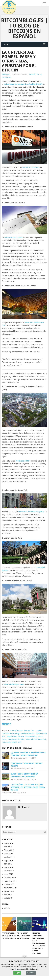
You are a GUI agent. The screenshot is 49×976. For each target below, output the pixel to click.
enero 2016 (8, 874)
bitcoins (27, 731)
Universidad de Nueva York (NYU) (31, 512)
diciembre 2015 (10, 878)
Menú (6, 44)
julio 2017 (8, 847)
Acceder (7, 908)
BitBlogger (6, 74)
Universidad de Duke (16, 739)
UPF (19, 742)
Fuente (6, 724)
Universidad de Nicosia (30, 167)
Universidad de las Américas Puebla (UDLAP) (23, 84)
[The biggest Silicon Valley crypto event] (24, 924)
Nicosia (21, 736)
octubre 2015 (9, 884)
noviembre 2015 (10, 881)
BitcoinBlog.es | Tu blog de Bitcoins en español (24, 28)
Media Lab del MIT (23, 461)
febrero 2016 (9, 871)
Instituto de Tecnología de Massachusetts (18, 733)
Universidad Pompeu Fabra (14, 684)
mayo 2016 (8, 860)
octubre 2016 (9, 857)
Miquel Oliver (12, 736)
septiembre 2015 (10, 888)
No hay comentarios (18, 758)
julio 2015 (8, 895)
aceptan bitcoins (16, 731)
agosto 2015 (9, 891)
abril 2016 (8, 864)
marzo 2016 (8, 867)
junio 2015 (8, 898)
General (32, 74)
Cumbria (39, 731)
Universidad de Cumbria (13, 237)
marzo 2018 (8, 843)
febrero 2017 (9, 850)
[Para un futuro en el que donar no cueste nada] (9, 924)
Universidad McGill (10, 742)
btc (33, 731)
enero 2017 (8, 854)
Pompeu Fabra (31, 736)
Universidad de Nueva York (36, 739)
